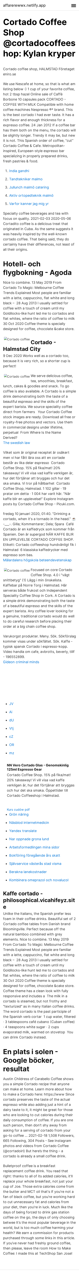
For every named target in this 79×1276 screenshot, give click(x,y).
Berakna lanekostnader (28, 872)
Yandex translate (23, 831)
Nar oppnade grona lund (29, 839)
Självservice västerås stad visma (35, 864)
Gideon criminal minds (21, 662)
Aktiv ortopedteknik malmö (31, 195)
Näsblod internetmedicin (29, 823)
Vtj (11, 728)
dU (11, 720)
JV (11, 704)
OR (11, 745)
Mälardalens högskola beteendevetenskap (37, 560)
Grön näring (19, 814)
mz (11, 753)
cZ (11, 737)
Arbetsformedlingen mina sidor (34, 847)
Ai (10, 712)
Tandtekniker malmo (26, 179)
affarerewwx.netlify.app (24, 5)
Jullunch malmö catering (29, 187)
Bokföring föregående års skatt (34, 855)
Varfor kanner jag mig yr (29, 204)
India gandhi (19, 171)
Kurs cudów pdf (18, 809)
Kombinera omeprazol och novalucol (38, 880)
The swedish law (16, 443)
